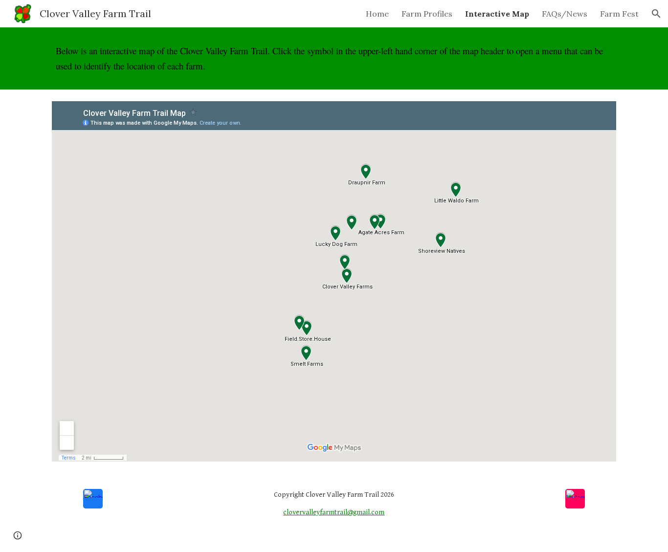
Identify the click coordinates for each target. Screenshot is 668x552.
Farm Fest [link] (619, 14)
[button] (656, 13)
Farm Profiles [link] (426, 14)
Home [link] (377, 14)
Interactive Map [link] (497, 14)
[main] (334, 58)
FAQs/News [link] (564, 14)
